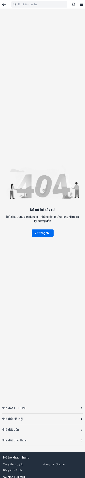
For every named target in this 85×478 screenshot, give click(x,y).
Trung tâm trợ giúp (13, 464)
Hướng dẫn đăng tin (54, 464)
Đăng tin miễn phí (12, 470)
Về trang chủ (42, 233)
